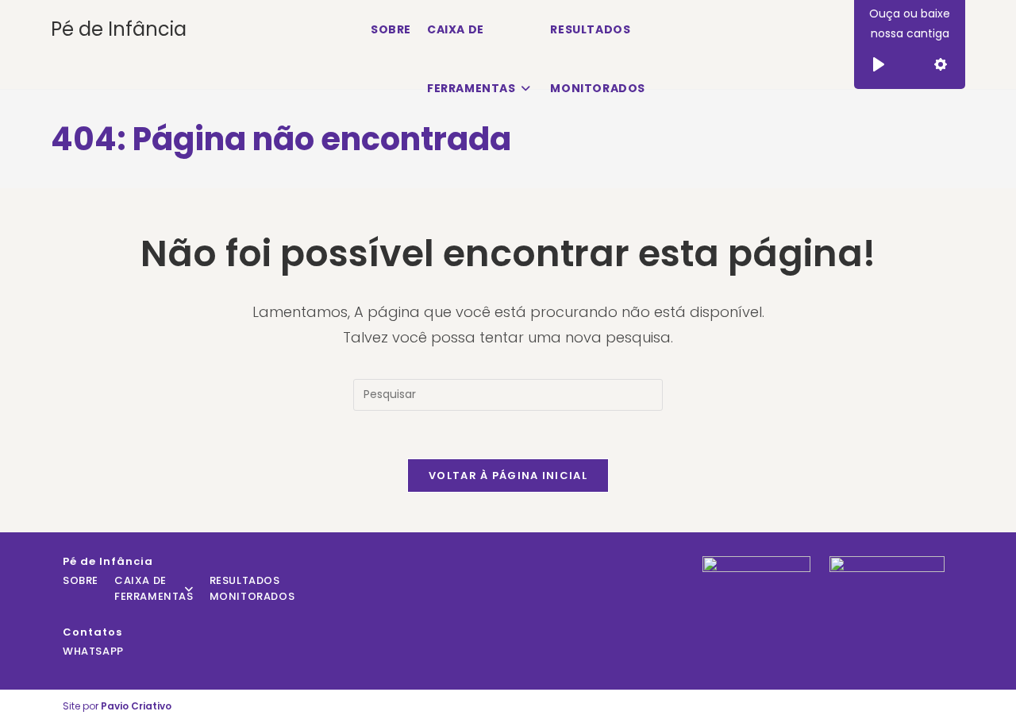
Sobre (80, 580)
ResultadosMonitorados (252, 588)
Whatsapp (93, 651)
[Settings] (940, 64)
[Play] (878, 64)
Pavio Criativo (136, 706)
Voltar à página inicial (508, 475)
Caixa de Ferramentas (154, 588)
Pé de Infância (119, 29)
